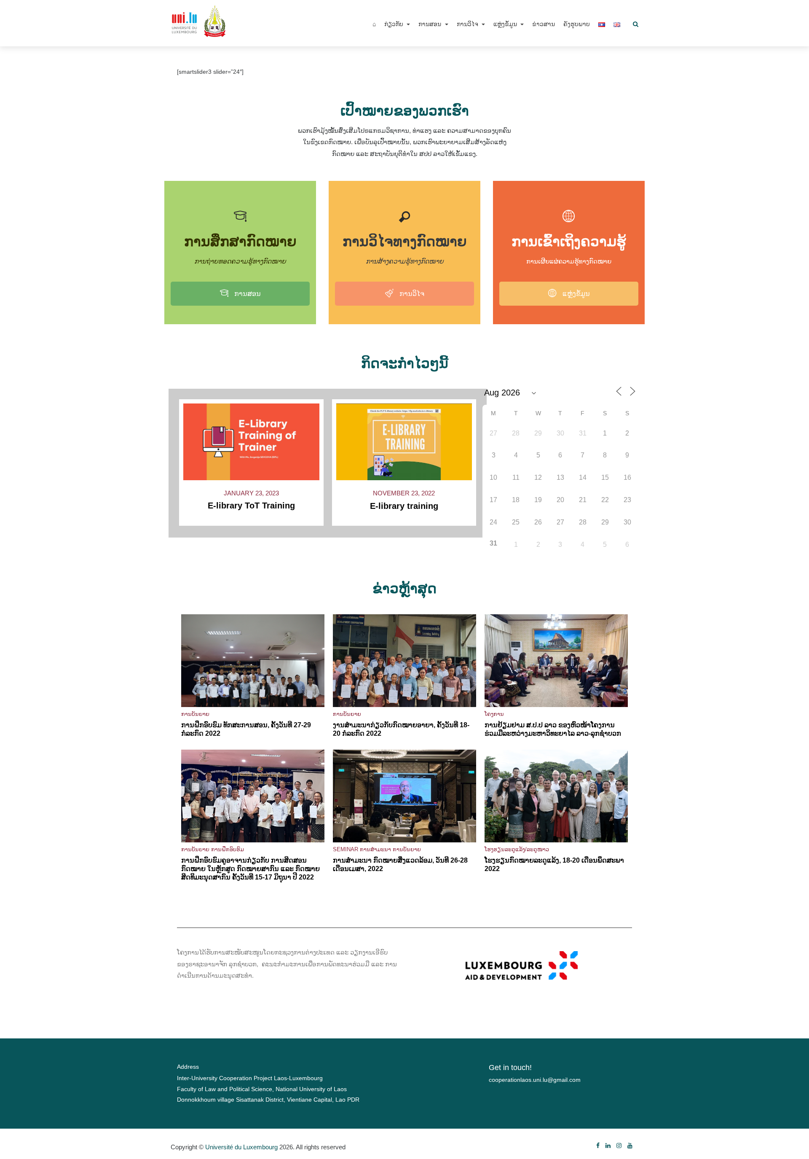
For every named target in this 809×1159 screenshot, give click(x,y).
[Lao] (601, 24)
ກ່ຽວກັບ (394, 24)
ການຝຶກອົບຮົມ (227, 849)
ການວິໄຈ (468, 24)
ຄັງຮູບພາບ (576, 24)
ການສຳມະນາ (375, 849)
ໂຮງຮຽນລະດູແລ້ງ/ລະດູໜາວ (517, 849)
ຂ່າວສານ (543, 24)
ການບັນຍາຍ (195, 714)
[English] (616, 24)
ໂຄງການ (494, 714)
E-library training (404, 506)
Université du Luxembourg (241, 1147)
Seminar (345, 849)
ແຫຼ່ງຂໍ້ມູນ (506, 24)
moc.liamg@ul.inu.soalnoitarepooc (535, 1079)
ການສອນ (430, 24)
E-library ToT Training (251, 505)
